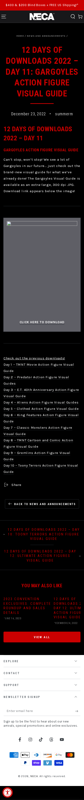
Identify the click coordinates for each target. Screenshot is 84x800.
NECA (34, 776)
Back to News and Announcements (45, 504)
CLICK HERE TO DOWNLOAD (42, 322)
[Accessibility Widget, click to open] (7, 792)
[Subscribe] (77, 711)
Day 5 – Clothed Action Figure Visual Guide (41, 409)
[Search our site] (73, 17)
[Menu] (3, 17)
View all (42, 637)
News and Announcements (46, 36)
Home (20, 36)
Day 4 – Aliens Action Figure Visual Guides (41, 402)
